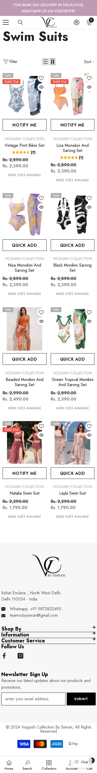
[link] (27, 765)
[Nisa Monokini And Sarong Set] (25, 209)
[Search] (20, 16)
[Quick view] (41, 81)
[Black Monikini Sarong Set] (73, 209)
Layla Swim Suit (72, 487)
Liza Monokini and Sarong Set (72, 142)
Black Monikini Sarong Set (72, 262)
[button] (45, 55)
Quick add (24, 239)
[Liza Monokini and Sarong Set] (73, 89)
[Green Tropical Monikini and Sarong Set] (73, 323)
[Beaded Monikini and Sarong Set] (25, 323)
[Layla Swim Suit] (73, 437)
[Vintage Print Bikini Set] (25, 89)
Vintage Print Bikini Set (24, 139)
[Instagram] (20, 649)
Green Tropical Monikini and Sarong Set (72, 376)
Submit (81, 692)
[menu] (6, 16)
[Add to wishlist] (41, 72)
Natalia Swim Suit (24, 487)
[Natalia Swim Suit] (25, 437)
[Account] (76, 16)
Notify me (24, 119)
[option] (48, 5)
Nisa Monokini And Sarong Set (24, 262)
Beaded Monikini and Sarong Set (24, 376)
